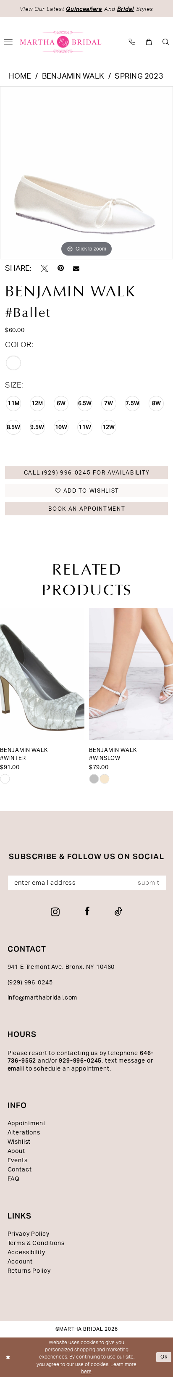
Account (20, 1262)
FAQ (14, 1179)
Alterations (24, 1133)
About (16, 1151)
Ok (164, 1356)
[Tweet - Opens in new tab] (44, 268)
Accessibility (26, 1253)
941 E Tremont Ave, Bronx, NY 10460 (61, 967)
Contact (20, 1170)
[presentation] (42, 674)
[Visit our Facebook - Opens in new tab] (87, 911)
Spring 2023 (139, 76)
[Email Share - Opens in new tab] (76, 269)
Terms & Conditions (36, 1243)
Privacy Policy (29, 1234)
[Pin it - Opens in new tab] (61, 268)
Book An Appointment (86, 509)
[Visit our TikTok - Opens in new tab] (118, 911)
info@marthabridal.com (43, 998)
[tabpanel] (86, 173)
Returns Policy (29, 1271)
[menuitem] (132, 42)
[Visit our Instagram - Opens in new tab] (55, 912)
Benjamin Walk (73, 76)
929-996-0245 (80, 1060)
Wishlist (19, 1142)
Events (18, 1160)
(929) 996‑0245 (30, 983)
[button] (149, 42)
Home (20, 76)
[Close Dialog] (8, 1357)
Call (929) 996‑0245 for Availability (87, 473)
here (86, 1371)
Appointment (27, 1123)
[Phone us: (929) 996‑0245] (132, 42)
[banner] (61, 42)
